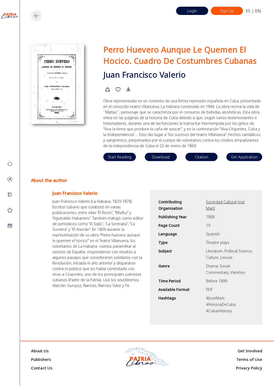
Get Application (244, 156)
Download (161, 156)
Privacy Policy (249, 368)
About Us (40, 350)
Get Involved (250, 350)
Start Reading (119, 156)
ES (248, 11)
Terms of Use (249, 359)
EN (258, 11)
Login (192, 10)
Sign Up (227, 10)
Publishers (41, 359)
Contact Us (41, 368)
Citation (201, 156)
